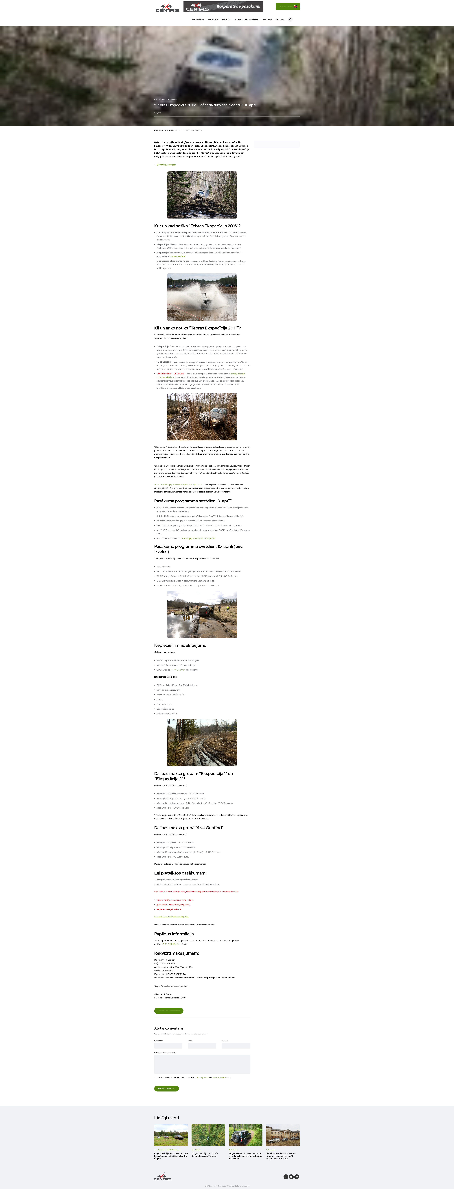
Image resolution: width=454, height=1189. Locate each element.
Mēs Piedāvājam (252, 19)
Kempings (238, 19)
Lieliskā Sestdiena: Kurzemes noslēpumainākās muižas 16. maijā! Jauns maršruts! (281, 1156)
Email (191, 1041)
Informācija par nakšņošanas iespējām (198, 538)
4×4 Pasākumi (198, 19)
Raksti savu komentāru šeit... (165, 1053)
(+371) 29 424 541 (171, 944)
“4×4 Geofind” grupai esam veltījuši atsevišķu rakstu (178, 484)
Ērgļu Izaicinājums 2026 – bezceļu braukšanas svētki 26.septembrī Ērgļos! (171, 1156)
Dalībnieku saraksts (166, 164)
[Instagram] (296, 1176)
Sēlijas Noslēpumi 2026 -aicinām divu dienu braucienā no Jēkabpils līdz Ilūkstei (245, 1156)
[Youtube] (291, 1176)
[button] (290, 19)
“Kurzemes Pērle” (178, 256)
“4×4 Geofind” (178, 669)
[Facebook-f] (286, 1176)
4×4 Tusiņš (267, 19)
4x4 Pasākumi (160, 130)
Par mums (280, 19)
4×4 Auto (226, 19)
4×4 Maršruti (213, 19)
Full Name (158, 1041)
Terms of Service (219, 1077)
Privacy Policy (202, 1077)
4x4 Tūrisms (174, 130)
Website (225, 1041)
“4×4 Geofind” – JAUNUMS (170, 373)
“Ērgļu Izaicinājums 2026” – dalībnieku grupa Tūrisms (205, 1154)
